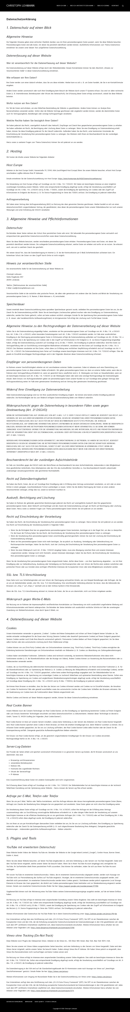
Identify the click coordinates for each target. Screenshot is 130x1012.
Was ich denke (103, 6)
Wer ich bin (61, 6)
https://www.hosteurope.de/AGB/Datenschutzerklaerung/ (80, 179)
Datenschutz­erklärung (14, 1002)
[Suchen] (123, 6)
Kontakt (115, 6)
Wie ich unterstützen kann (81, 6)
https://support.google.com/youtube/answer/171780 (78, 886)
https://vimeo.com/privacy (58, 971)
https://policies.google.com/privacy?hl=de (101, 914)
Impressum (28, 1002)
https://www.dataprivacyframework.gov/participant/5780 (52, 928)
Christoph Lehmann (20, 6)
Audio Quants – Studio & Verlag (45, 1002)
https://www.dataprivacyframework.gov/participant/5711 (52, 991)
